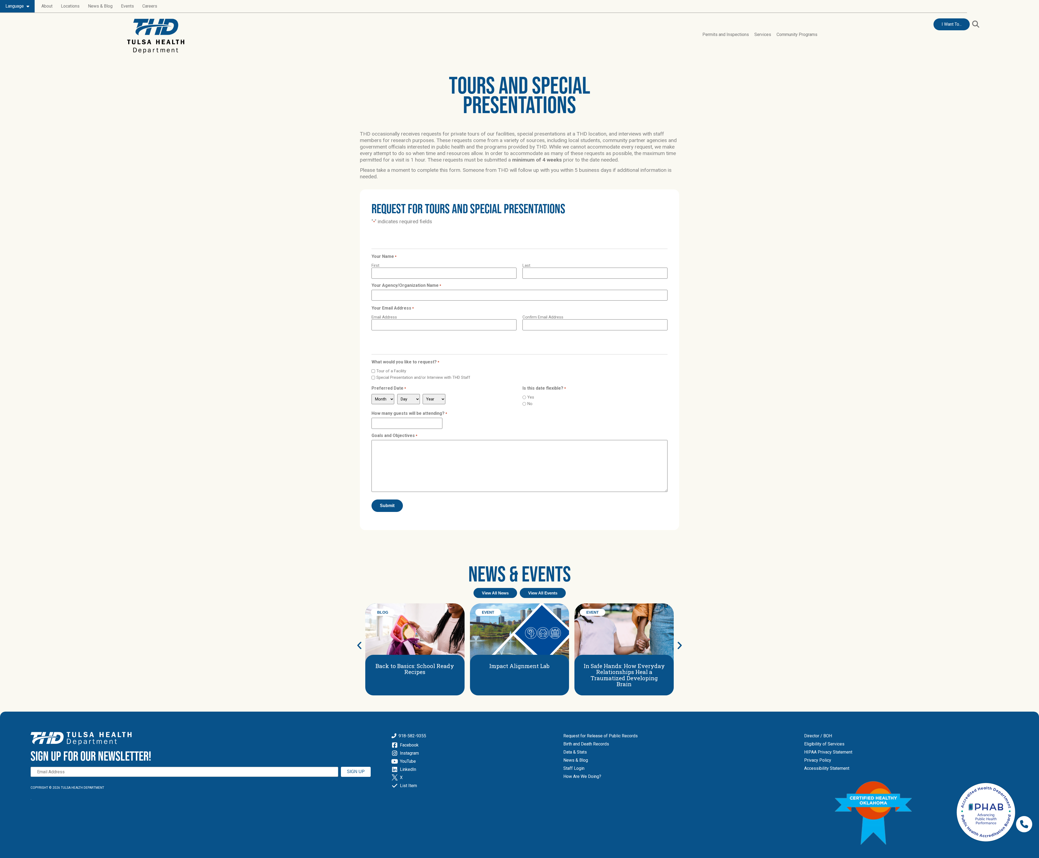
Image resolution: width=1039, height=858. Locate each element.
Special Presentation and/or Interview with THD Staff (423, 378)
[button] (975, 23)
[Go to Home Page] (156, 36)
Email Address (384, 317)
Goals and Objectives (394, 435)
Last (526, 265)
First (375, 265)
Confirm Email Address (542, 317)
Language (14, 6)
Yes (530, 397)
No (529, 404)
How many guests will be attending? (409, 413)
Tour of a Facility (391, 371)
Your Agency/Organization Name (406, 285)
